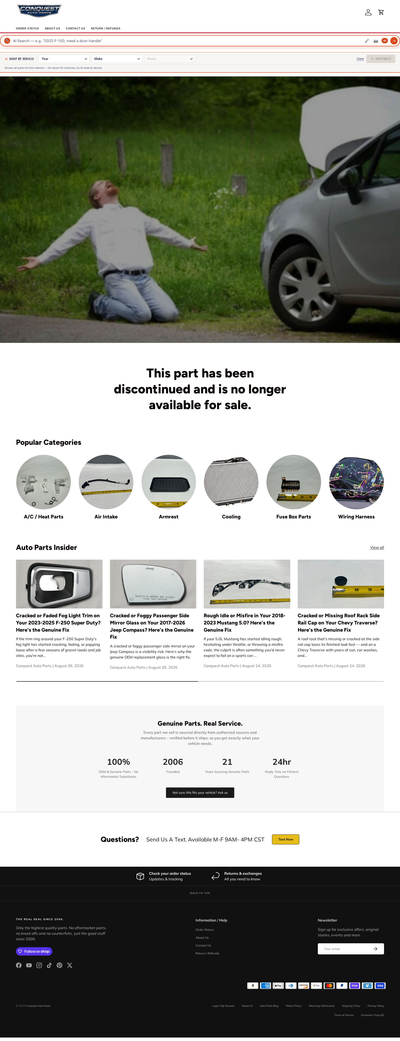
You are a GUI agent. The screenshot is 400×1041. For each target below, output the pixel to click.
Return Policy (293, 1005)
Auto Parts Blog (269, 1005)
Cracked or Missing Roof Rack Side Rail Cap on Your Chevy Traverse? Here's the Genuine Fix (339, 622)
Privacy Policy (376, 1005)
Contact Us (75, 28)
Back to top (200, 893)
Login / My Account (223, 1005)
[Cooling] (231, 482)
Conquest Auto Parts (38, 1005)
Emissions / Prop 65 (372, 1015)
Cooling (231, 517)
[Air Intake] (106, 482)
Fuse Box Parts (293, 517)
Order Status (27, 28)
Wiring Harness (356, 517)
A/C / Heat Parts (43, 517)
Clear (360, 58)
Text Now (285, 839)
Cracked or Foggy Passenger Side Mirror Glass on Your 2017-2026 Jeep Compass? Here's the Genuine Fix (152, 626)
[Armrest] (168, 482)
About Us (52, 28)
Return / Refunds (106, 28)
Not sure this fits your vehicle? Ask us (200, 792)
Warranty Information (321, 1005)
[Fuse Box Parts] (293, 482)
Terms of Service (344, 1015)
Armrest (168, 517)
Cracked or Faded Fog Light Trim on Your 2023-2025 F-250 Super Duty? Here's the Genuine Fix (58, 622)
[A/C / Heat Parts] (43, 482)
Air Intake (106, 517)
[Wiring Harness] (356, 482)
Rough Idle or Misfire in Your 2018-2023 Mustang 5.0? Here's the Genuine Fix (244, 622)
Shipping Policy (351, 1005)
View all (377, 547)
